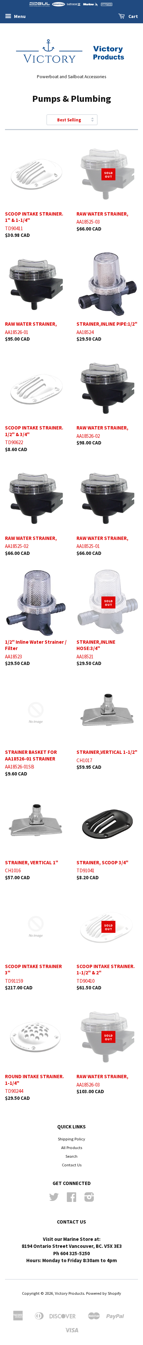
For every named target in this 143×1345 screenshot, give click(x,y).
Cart (132, 16)
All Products (71, 1147)
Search (71, 1156)
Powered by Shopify (103, 1293)
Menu (19, 16)
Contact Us (71, 1164)
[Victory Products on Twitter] (54, 1199)
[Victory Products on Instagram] (89, 1199)
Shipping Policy (71, 1138)
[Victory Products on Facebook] (71, 1199)
